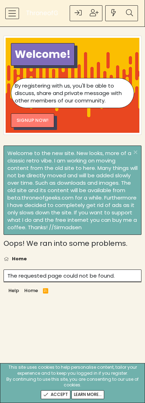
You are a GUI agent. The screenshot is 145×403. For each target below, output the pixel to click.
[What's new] (114, 13)
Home (31, 290)
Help (13, 290)
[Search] (129, 13)
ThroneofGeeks (49, 13)
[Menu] (12, 13)
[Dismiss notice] (135, 153)
